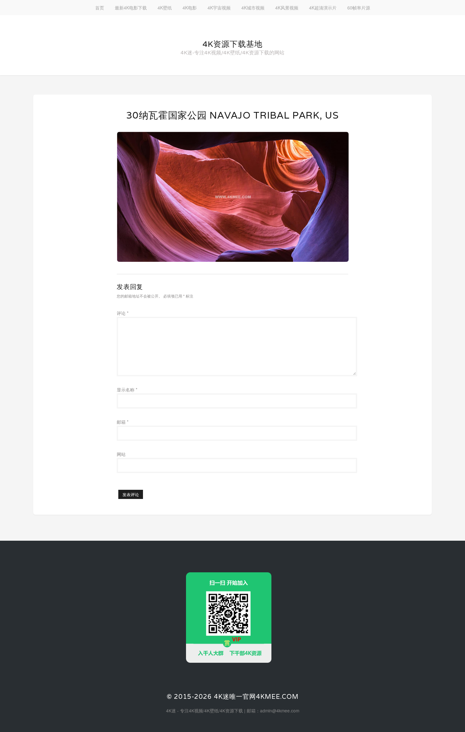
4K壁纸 (165, 7)
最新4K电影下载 (131, 7)
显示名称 (127, 389)
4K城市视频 (252, 7)
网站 (121, 454)
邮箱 (122, 422)
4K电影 (190, 7)
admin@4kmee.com (279, 710)
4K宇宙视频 (219, 7)
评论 (122, 313)
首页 (99, 7)
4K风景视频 (286, 7)
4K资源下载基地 (232, 44)
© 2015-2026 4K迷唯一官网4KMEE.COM (233, 696)
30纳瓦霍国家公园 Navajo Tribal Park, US (232, 115)
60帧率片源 (358, 7)
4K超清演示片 (323, 7)
